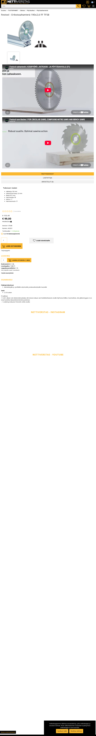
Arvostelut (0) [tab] (47, 182)
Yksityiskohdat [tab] (47, 174)
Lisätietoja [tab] (47, 178)
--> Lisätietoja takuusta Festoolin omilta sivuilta (15, 302)
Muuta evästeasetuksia (8, 732)
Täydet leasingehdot (7, 273)
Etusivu (3, 10)
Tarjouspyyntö (5, 250)
